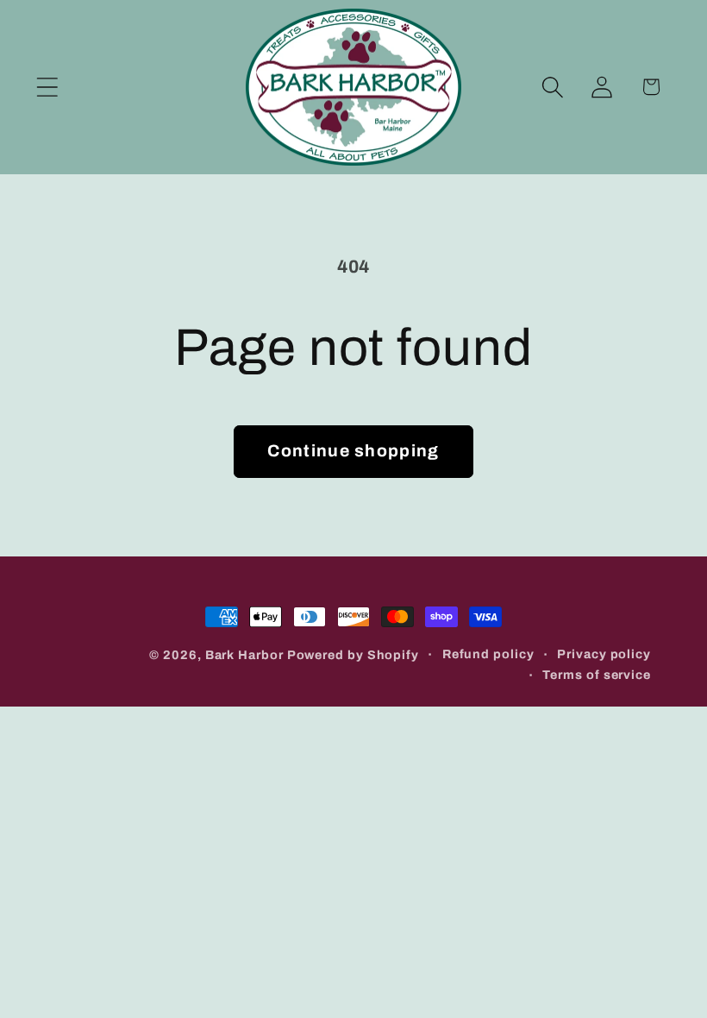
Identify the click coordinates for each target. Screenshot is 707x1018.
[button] (47, 86)
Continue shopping (353, 451)
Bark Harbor (244, 655)
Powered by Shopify (353, 655)
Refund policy (488, 654)
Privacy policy (604, 654)
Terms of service (596, 675)
